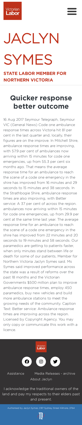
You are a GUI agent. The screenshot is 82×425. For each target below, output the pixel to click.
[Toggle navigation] (72, 11)
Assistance (15, 373)
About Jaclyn (41, 379)
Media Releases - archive (55, 373)
